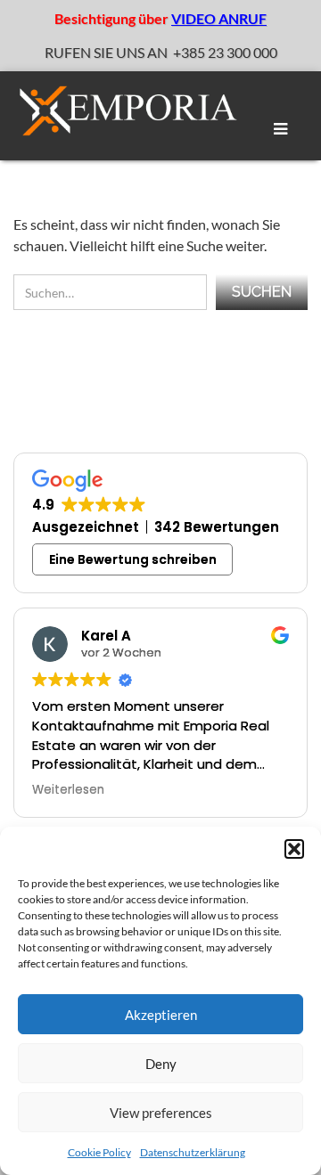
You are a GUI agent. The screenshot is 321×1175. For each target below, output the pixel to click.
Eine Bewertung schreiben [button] (133, 559)
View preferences (161, 1113)
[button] (294, 849)
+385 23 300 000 (225, 52)
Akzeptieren (161, 1015)
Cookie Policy (99, 1152)
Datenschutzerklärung (192, 1152)
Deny (161, 1064)
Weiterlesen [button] (68, 790)
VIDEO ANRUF (219, 18)
